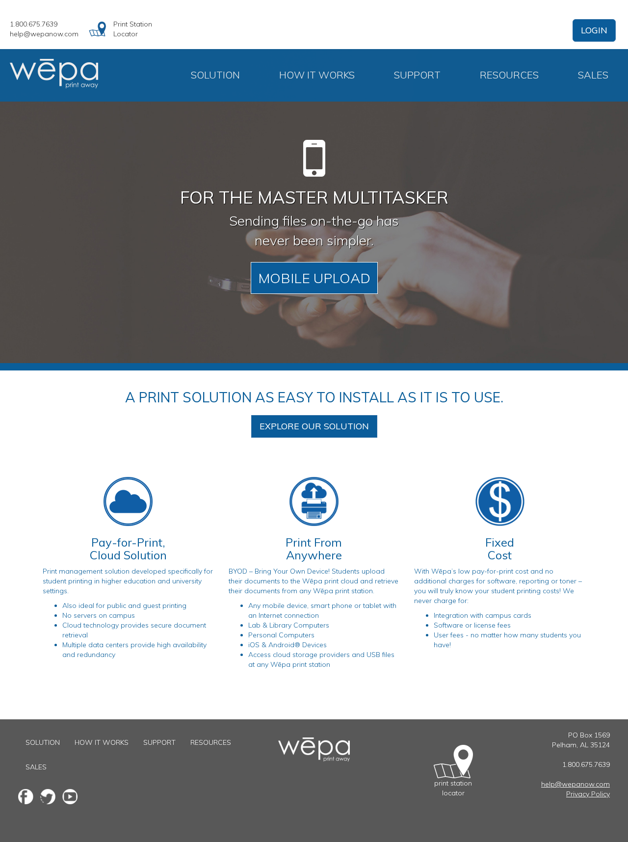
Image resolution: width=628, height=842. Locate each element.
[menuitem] (215, 75)
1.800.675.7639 (33, 24)
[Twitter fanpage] (47, 796)
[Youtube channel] (70, 796)
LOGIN (594, 30)
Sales (593, 75)
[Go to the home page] (314, 742)
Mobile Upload (314, 278)
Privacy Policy (588, 793)
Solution (215, 75)
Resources (509, 75)
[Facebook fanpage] (25, 796)
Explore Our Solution (314, 426)
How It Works (317, 75)
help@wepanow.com (44, 33)
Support (417, 75)
